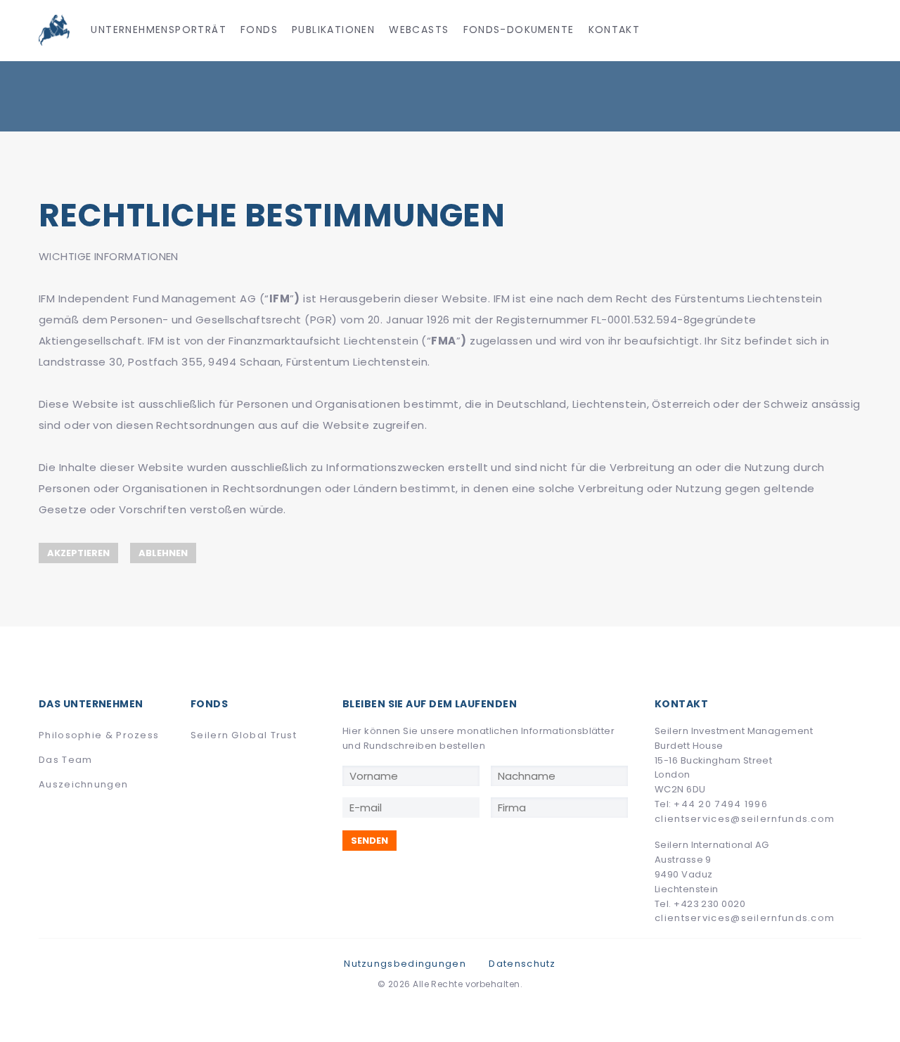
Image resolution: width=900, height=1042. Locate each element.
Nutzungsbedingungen (405, 963)
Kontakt (615, 29)
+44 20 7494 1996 (721, 804)
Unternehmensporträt (158, 29)
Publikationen (333, 29)
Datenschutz (522, 963)
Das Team (65, 759)
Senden (369, 840)
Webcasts (419, 29)
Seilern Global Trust (244, 735)
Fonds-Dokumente (518, 29)
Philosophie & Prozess (99, 735)
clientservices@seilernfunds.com (745, 818)
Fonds (259, 29)
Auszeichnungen (83, 784)
